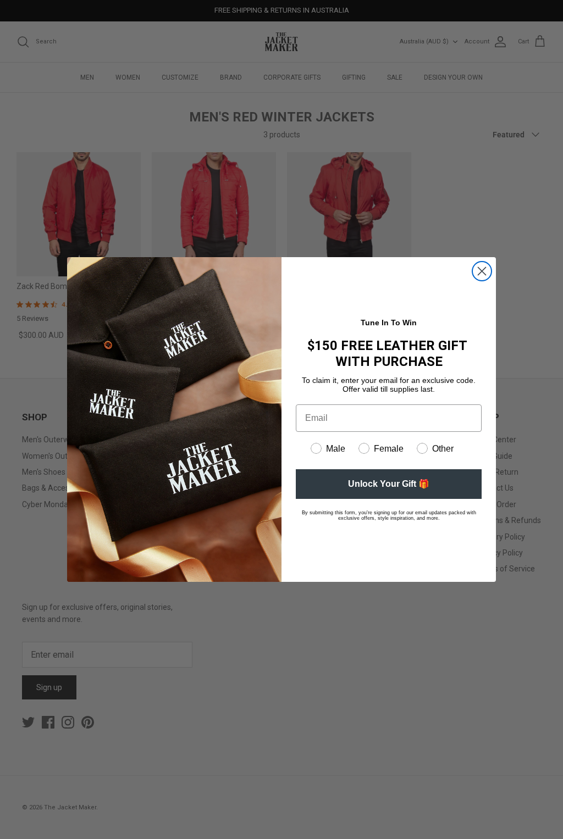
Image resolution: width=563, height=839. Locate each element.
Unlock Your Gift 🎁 (388, 483)
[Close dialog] (482, 271)
